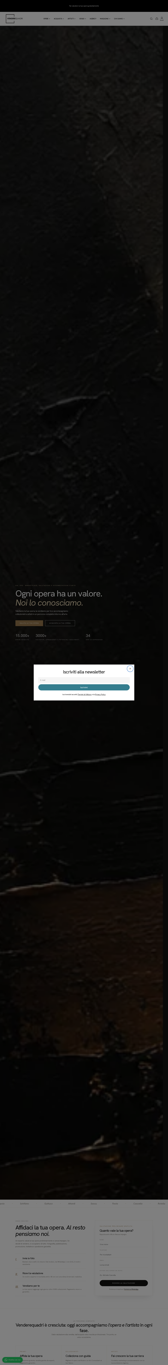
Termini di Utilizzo (85, 694)
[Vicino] (130, 668)
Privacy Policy (100, 694)
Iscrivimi (84, 687)
